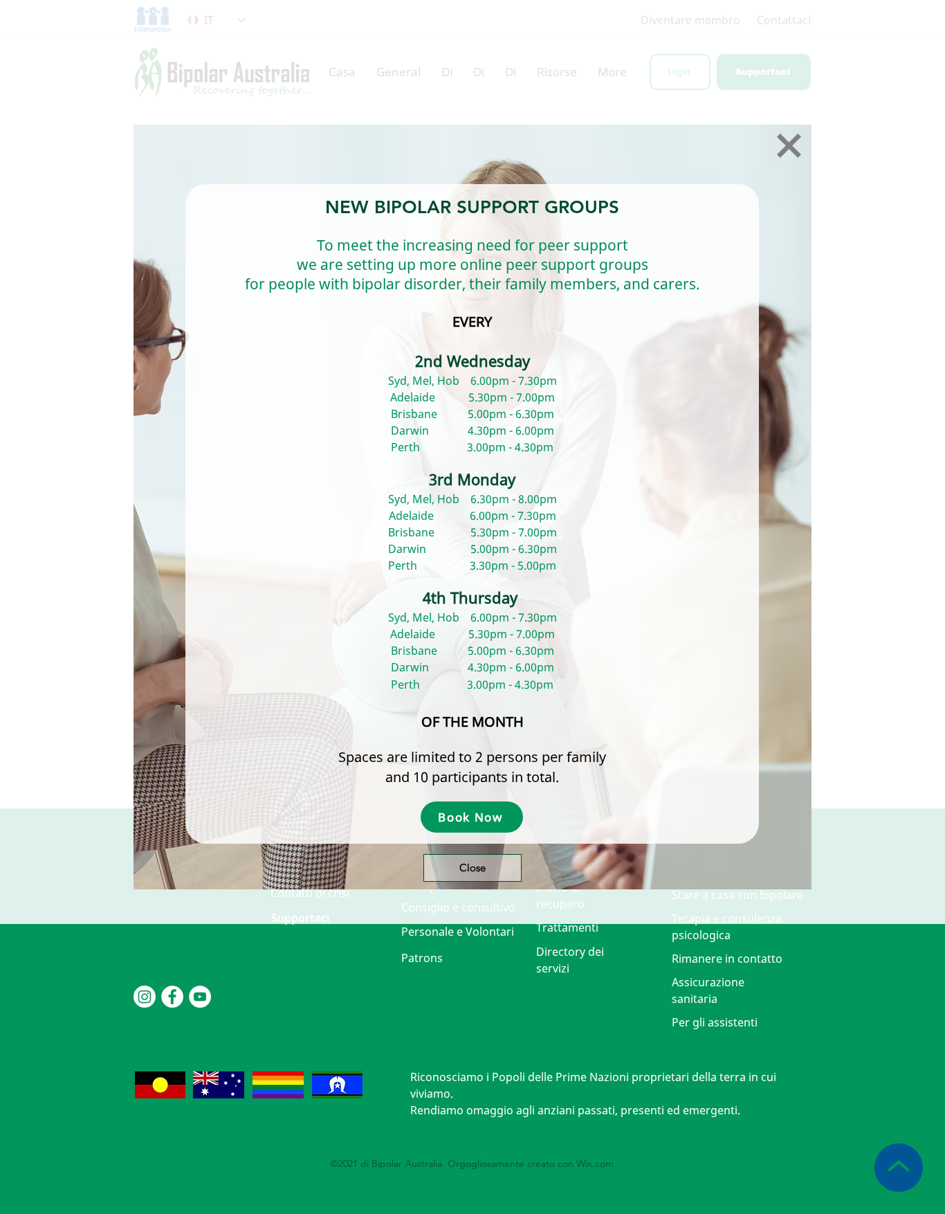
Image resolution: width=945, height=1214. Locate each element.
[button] (789, 146)
